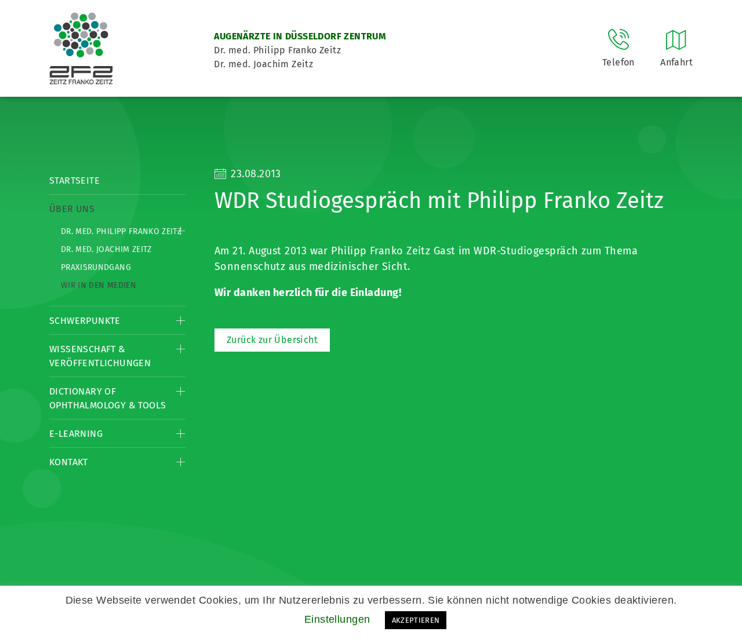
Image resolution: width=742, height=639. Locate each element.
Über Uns (71, 208)
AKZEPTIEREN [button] (416, 620)
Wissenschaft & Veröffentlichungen (100, 356)
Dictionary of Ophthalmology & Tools (107, 398)
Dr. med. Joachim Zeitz (106, 249)
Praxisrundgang (96, 267)
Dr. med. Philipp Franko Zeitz (121, 231)
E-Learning (76, 433)
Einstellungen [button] (337, 619)
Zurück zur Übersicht (272, 339)
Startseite (74, 180)
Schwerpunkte (85, 320)
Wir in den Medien (98, 285)
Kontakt (68, 462)
